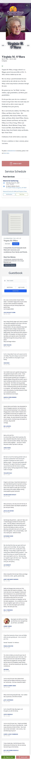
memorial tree (11, 151)
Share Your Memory (10, 265)
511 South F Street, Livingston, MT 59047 (16, 187)
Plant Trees (22, 194)
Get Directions (9, 194)
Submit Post (15, 291)
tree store (6, 153)
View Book (7, 243)
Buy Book (15, 243)
